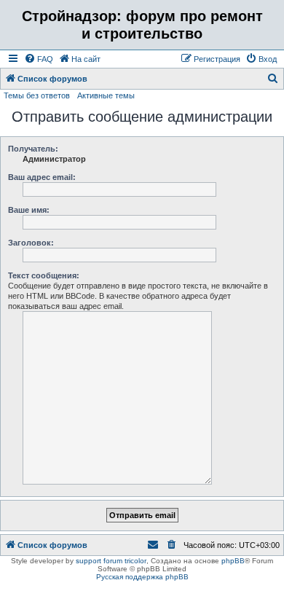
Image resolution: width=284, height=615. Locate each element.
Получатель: (33, 148)
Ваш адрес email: (42, 177)
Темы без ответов (37, 95)
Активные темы (106, 95)
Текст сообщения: (43, 275)
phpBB (233, 561)
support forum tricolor (111, 561)
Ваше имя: (29, 209)
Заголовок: (31, 242)
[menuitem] (38, 59)
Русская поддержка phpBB (142, 577)
